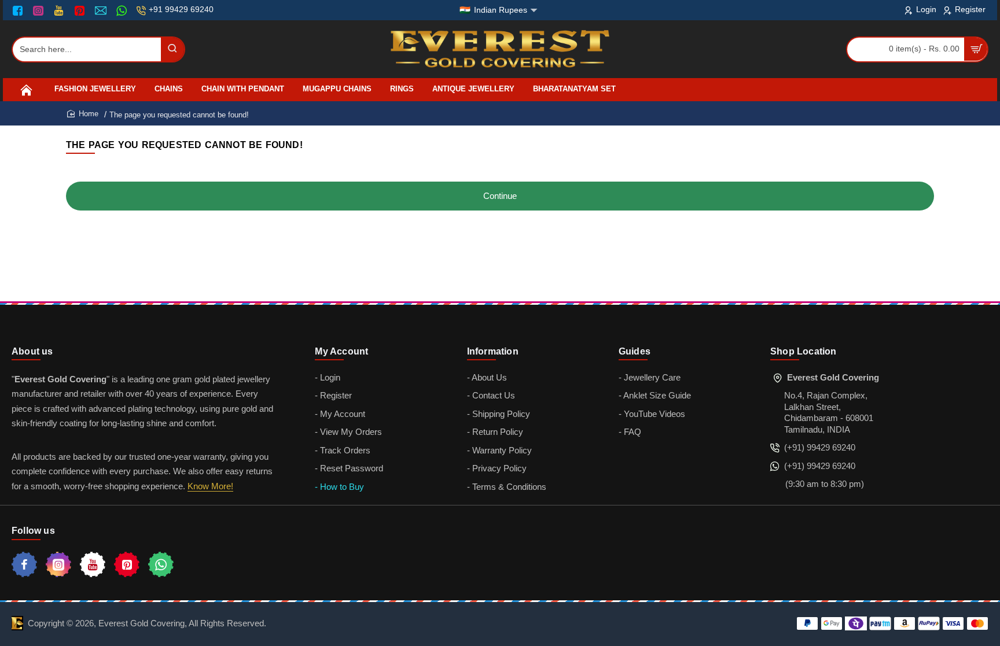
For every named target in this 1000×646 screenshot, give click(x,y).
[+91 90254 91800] (123, 10)
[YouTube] (59, 10)
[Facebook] (20, 10)
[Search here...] (172, 49)
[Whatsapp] (161, 564)
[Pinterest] (81, 10)
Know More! (210, 486)
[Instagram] (39, 10)
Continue (500, 196)
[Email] (102, 10)
